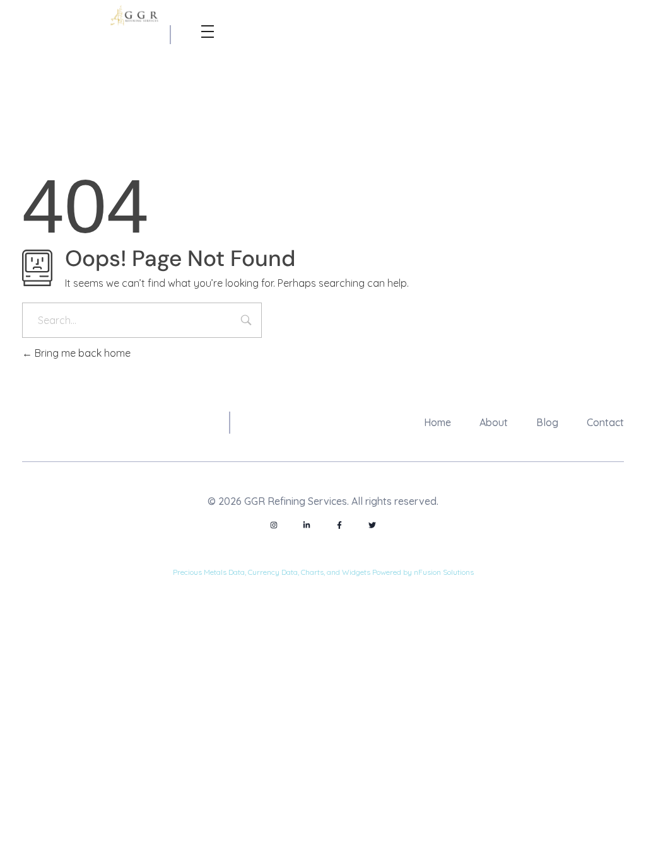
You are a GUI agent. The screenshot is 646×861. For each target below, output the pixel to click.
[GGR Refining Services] (136, 16)
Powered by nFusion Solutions (423, 572)
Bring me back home (81, 353)
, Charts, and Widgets (334, 572)
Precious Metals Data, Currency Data (235, 572)
